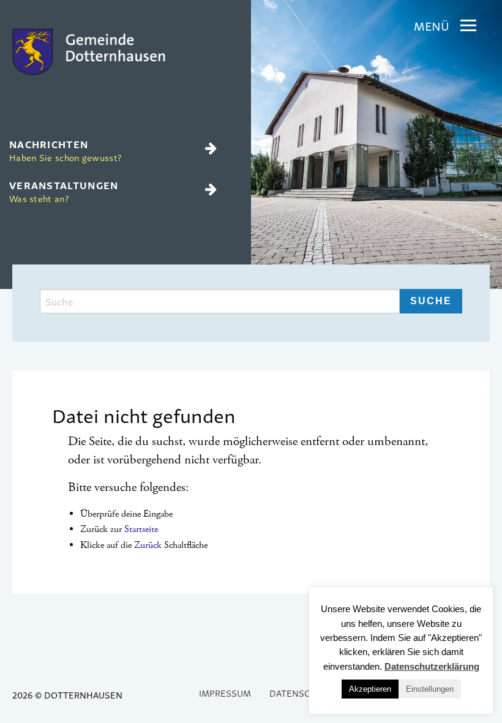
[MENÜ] (468, 26)
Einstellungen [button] (430, 689)
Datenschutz (301, 693)
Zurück (148, 545)
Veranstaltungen (64, 190)
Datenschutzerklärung (431, 666)
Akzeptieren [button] (370, 689)
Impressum (225, 693)
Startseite (141, 529)
